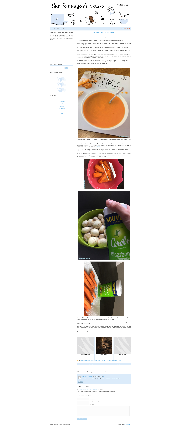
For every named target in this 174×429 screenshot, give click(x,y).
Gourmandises (62, 101)
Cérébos (98, 146)
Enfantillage (61, 103)
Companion (123, 49)
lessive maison (80, 155)
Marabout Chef (117, 360)
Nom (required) (92, 399)
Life (61, 111)
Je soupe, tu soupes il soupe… (104, 32)
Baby (61, 113)
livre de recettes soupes (109, 360)
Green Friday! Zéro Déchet (61, 116)
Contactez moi (60, 28)
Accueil (53, 28)
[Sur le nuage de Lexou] (90, 25)
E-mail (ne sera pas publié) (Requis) (95, 401)
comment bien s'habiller (55, 140)
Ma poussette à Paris (87, 376)
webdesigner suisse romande (56, 142)
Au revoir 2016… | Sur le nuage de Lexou (87, 389)
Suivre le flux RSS (125, 28)
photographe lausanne (66, 142)
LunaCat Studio (127, 424)
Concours (62, 106)
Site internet (92, 404)
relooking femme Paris (64, 140)
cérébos (102, 360)
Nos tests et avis (61, 108)
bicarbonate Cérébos (95, 360)
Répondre (81, 381)
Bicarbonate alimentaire (86, 360)
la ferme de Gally (126, 155)
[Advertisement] (61, 51)
